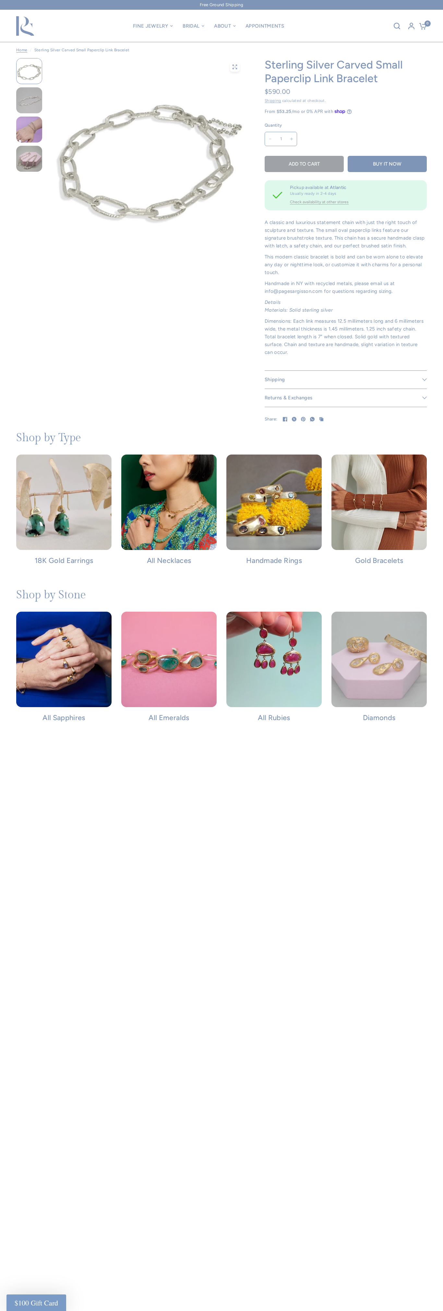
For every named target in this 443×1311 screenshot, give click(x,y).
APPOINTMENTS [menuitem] (264, 26)
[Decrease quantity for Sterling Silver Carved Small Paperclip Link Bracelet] (270, 139)
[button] (36, 1302)
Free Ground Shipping (221, 4)
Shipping (273, 100)
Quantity (273, 125)
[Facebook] (285, 419)
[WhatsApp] (312, 419)
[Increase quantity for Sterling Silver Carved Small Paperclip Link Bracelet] (291, 139)
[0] (421, 26)
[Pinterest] (303, 419)
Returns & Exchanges (288, 398)
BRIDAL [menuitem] (191, 26)
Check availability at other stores (319, 202)
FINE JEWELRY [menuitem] (150, 26)
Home (21, 50)
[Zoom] (235, 67)
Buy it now (387, 164)
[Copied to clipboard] (321, 419)
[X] (294, 419)
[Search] (396, 26)
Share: (271, 419)
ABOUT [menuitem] (222, 26)
